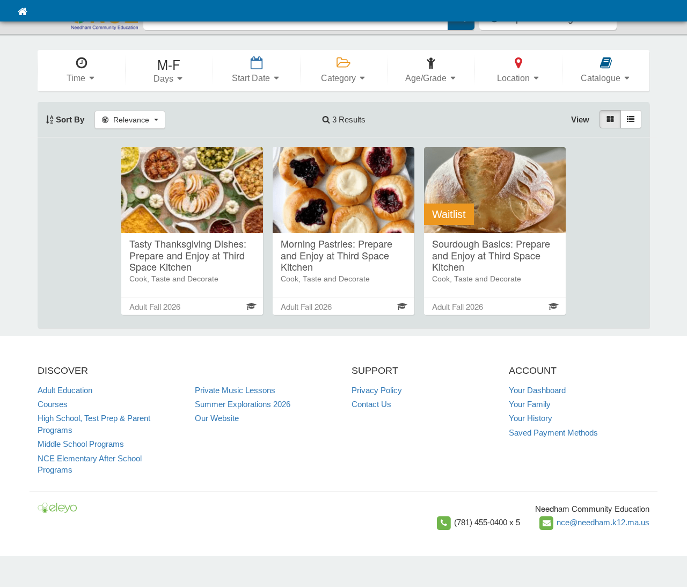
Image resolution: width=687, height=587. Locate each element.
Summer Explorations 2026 (242, 404)
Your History (530, 418)
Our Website (217, 418)
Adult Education (65, 390)
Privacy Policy (377, 390)
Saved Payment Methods (553, 432)
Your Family (530, 404)
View (580, 119)
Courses (53, 404)
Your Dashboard (537, 390)
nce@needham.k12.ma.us (603, 522)
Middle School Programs (81, 443)
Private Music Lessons (235, 390)
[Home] (22, 10)
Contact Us (371, 404)
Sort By (69, 119)
